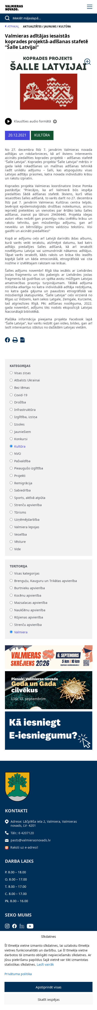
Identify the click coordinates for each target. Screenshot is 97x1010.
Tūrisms (20, 512)
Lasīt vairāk (45, 964)
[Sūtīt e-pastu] (8, 840)
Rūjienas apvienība (28, 617)
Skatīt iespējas (49, 999)
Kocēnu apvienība (27, 595)
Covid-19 (20, 395)
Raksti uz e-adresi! (24, 847)
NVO (17, 454)
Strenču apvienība (28, 505)
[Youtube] (31, 926)
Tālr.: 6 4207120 (22, 833)
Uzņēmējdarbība (26, 520)
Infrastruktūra (25, 410)
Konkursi (21, 439)
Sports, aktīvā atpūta (29, 498)
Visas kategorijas (26, 573)
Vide (17, 549)
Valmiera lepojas (26, 527)
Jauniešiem (22, 432)
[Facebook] (8, 341)
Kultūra (19, 446)
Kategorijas (20, 366)
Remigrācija (23, 483)
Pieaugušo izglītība (28, 468)
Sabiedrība (22, 490)
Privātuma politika (18, 974)
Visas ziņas (22, 373)
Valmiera (21, 632)
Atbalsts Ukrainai (27, 380)
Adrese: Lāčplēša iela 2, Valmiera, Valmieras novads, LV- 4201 (44, 823)
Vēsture (20, 542)
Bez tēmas (22, 387)
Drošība (20, 402)
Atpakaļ (13, 26)
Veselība (20, 534)
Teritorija (18, 566)
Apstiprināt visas (48, 987)
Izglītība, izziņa (25, 417)
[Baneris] (48, 655)
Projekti (19, 475)
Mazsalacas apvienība (30, 603)
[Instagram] (8, 926)
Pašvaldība (22, 461)
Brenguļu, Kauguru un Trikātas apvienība (45, 581)
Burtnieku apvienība (29, 588)
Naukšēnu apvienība (29, 610)
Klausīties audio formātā (32, 121)
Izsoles (19, 424)
